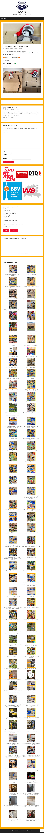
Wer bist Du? (6, 210)
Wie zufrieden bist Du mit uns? (10, 207)
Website (5, 158)
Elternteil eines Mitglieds (10, 213)
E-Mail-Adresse (6, 154)
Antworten (5, 119)
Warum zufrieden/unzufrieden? (10, 220)
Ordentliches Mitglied (9, 212)
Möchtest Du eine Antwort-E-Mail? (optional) (13, 224)
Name (4, 151)
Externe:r (7, 217)
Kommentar (6, 132)
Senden (6, 230)
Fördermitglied (8, 215)
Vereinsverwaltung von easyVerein (22, 253)
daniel (20, 48)
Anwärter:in (7, 216)
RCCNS (22, 12)
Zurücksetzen (14, 230)
